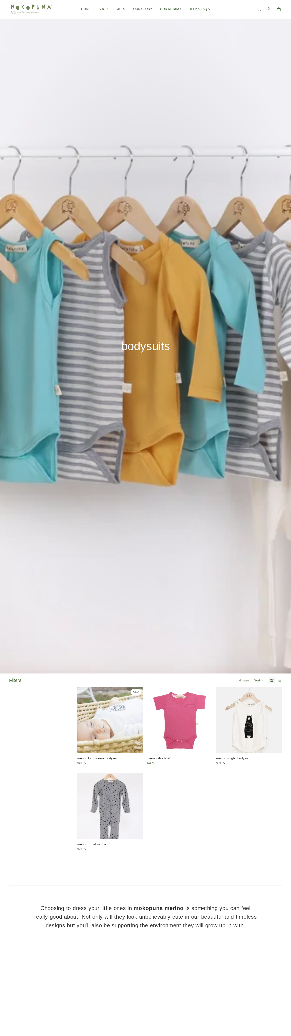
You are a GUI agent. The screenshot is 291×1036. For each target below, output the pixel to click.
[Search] (259, 9)
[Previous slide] (84, 720)
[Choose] (136, 746)
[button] (259, 680)
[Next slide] (136, 720)
